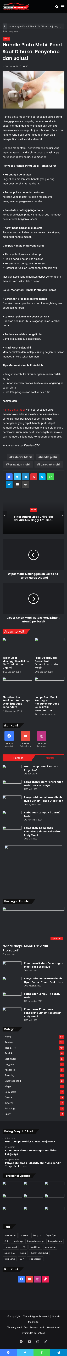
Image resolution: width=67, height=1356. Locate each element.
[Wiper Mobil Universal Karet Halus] (54, 1199)
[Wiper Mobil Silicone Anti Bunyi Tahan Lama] (33, 1187)
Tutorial (9, 1103)
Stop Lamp (9, 1258)
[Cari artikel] (56, 8)
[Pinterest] (33, 476)
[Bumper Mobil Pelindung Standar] (33, 1212)
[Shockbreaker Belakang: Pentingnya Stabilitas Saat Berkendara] (17, 685)
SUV (22, 1258)
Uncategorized (13, 1080)
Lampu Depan (55, 1241)
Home (8, 31)
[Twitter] (17, 476)
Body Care (10, 1091)
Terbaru (49, 757)
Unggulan (10, 1064)
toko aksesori (35, 1258)
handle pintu (48, 457)
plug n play (9, 1253)
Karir (42, 1327)
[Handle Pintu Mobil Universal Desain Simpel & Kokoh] (12, 1212)
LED (24, 1247)
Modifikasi (10, 1058)
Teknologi (10, 1108)
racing (23, 1253)
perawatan (50, 1247)
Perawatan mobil (19, 464)
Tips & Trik (10, 1047)
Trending (9, 1075)
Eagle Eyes (51, 1235)
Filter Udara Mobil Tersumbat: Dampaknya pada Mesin (46, 662)
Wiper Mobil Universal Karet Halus (35, 518)
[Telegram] (9, 484)
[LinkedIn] (25, 476)
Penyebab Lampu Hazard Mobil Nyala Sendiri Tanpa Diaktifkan (43, 799)
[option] (35, 515)
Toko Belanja (30, 1327)
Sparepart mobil (49, 464)
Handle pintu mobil (14, 409)
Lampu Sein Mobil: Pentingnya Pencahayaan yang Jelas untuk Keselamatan (47, 703)
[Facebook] (9, 476)
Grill (6, 1241)
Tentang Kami (14, 1327)
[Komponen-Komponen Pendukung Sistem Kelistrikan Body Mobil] (12, 832)
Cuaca (8, 1097)
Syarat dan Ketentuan (33, 1333)
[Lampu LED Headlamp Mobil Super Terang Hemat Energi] (12, 1199)
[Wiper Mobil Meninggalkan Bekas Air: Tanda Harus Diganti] (17, 646)
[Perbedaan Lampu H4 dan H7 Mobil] (12, 817)
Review (9, 1042)
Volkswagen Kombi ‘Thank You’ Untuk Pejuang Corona (37, 26)
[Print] (25, 484)
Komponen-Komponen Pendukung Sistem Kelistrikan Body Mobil (42, 831)
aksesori (24, 1235)
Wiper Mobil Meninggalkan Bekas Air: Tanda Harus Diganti (16, 662)
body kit (37, 1235)
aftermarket (10, 1235)
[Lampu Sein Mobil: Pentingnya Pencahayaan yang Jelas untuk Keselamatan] (49, 685)
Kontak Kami (53, 1327)
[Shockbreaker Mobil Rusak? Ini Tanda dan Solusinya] (12, 1187)
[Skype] (42, 476)
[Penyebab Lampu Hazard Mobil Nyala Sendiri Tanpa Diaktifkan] (12, 801)
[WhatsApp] (50, 476)
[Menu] (62, 8)
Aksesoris (10, 1069)
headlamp (18, 1241)
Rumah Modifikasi (39, 1253)
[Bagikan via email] (17, 484)
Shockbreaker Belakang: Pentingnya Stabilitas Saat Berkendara (16, 702)
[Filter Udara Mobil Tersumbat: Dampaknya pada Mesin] (49, 646)
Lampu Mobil (10, 1247)
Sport (8, 1114)
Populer (18, 757)
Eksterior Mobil (21, 457)
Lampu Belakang (35, 1241)
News (17, 31)
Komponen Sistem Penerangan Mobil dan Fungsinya (43, 783)
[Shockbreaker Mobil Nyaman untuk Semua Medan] (54, 1187)
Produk (8, 1053)
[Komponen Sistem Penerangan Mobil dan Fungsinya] (12, 786)
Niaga (8, 1086)
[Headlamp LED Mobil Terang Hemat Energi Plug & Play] (54, 1212)
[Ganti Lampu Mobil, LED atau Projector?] (12, 771)
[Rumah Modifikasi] (16, 6)
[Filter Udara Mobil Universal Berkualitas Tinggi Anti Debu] (33, 1199)
